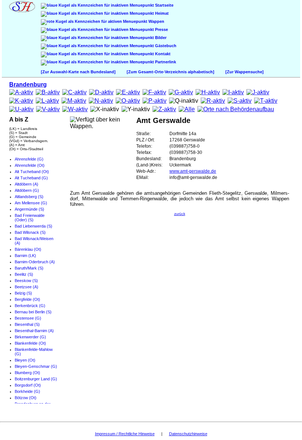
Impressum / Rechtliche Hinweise (125, 434)
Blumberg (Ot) (27, 372)
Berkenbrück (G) (30, 305)
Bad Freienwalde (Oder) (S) (30, 217)
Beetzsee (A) (26, 287)
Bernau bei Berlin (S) (33, 312)
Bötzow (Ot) (25, 397)
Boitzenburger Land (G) (36, 379)
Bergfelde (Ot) (27, 299)
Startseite (163, 5)
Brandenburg (28, 84)
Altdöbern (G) (27, 190)
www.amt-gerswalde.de (192, 171)
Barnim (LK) (25, 255)
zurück (179, 214)
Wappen (155, 21)
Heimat (161, 13)
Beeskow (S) (26, 280)
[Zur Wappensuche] (244, 72)
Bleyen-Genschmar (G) (36, 366)
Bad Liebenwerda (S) (33, 226)
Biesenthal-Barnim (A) (34, 330)
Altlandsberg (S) (29, 196)
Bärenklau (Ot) (28, 249)
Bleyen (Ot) (25, 360)
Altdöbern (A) (26, 184)
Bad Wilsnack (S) (30, 232)
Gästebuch (165, 45)
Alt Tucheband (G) (31, 178)
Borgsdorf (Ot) (28, 385)
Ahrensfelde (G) (29, 159)
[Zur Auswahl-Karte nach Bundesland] (78, 72)
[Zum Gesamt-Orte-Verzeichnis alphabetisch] (170, 72)
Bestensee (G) (28, 318)
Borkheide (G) (27, 391)
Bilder (160, 37)
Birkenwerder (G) (30, 337)
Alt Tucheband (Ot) (32, 171)
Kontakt (162, 54)
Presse (161, 29)
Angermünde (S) (29, 209)
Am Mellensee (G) (31, 203)
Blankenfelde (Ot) (30, 343)
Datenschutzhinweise (188, 434)
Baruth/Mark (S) (29, 268)
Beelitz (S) (24, 274)
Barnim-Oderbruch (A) (35, 262)
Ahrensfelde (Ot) (30, 165)
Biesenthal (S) (27, 324)
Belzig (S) (23, 293)
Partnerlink (165, 62)
